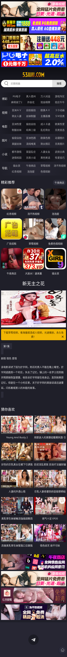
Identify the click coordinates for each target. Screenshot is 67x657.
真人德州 (31, 96)
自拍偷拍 (31, 110)
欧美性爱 (60, 124)
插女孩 (16, 165)
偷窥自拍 (16, 138)
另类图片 (60, 143)
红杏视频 (16, 171)
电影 (4, 126)
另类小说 (31, 157)
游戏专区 (60, 96)
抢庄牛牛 (60, 102)
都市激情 (16, 151)
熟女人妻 (16, 116)
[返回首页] (62, 650)
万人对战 (45, 96)
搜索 (59, 83)
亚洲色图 (31, 138)
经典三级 (31, 130)
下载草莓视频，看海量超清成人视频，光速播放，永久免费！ (33, 334)
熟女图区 (45, 143)
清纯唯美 (31, 143)
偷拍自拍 (31, 124)
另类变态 (60, 130)
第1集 (6, 346)
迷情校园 (16, 157)
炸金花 (31, 102)
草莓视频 (45, 165)
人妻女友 (45, 151)
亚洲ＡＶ (16, 110)
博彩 (4, 99)
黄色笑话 (45, 157)
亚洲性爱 (16, 124)
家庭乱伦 (31, 151)
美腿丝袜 (16, 143)
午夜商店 (31, 165)
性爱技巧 (60, 157)
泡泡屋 (31, 171)
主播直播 (45, 116)
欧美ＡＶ (45, 110)
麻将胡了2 (16, 102)
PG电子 (17, 96)
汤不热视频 (60, 165)
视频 (4, 113)
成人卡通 (45, 124)
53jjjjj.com (33, 74)
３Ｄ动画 (60, 110)
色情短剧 (45, 171)
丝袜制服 (31, 116)
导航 (4, 168)
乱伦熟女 (45, 130)
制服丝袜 (16, 130)
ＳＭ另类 (60, 116)
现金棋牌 (45, 102)
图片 (4, 140)
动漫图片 (60, 138)
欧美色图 (45, 138)
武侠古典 (60, 151)
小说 (4, 154)
